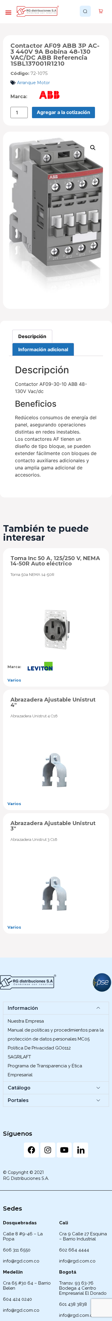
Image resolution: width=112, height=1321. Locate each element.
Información (23, 1008)
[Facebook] (31, 1150)
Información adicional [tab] (43, 349)
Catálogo (19, 1088)
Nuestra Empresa (26, 1021)
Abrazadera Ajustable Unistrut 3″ (53, 826)
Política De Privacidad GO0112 (39, 1048)
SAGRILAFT (19, 1057)
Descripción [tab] (32, 336)
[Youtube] (64, 1150)
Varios (14, 680)
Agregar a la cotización (63, 112)
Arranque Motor (33, 82)
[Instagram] (47, 1150)
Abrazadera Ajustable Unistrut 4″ (53, 702)
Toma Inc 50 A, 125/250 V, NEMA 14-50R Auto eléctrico (55, 561)
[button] (8, 12)
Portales (18, 1100)
